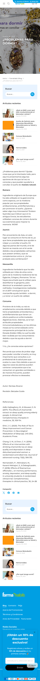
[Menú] (4, 3)
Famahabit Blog (15, 78)
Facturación (26, 619)
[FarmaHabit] (20, 3)
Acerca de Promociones (13, 610)
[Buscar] (8, 3)
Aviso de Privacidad (11, 619)
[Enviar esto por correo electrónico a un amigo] (18, 492)
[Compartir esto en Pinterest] (13, 492)
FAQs (20, 605)
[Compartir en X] (4, 492)
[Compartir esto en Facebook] (8, 492)
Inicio (5, 78)
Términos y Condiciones (13, 614)
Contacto (12, 605)
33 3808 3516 (34, 1)
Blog (4, 605)
